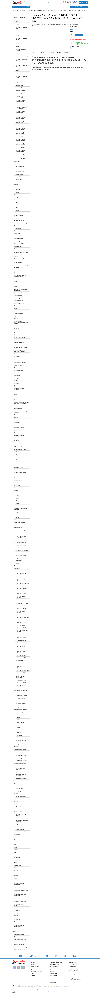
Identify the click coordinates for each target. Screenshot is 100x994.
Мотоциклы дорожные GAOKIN (21, 70)
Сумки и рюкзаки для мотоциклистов (19, 926)
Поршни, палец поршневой (20, 405)
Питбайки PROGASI (20, 90)
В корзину (79, 34)
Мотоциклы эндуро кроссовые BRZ (20, 104)
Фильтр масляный (18, 437)
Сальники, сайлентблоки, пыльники (20, 412)
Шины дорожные (18, 512)
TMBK (17, 207)
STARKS (19, 732)
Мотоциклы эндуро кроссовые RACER (20, 140)
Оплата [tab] (59, 52)
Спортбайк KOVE (20, 166)
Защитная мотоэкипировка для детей (22, 752)
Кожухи (16, 318)
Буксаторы (17, 485)
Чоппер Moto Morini (20, 176)
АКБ (15, 783)
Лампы (16, 801)
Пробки (16, 380)
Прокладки (17, 383)
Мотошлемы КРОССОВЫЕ (22, 603)
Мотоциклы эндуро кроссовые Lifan (20, 136)
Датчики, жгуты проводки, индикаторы (20, 290)
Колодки (16, 793)
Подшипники (17, 375)
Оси (15, 367)
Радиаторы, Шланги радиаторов (19, 389)
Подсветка (18, 912)
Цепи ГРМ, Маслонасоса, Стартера (20, 443)
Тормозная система (19, 427)
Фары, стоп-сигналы (19, 432)
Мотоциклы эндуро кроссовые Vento (20, 151)
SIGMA (17, 187)
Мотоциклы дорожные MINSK (21, 35)
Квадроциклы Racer (19, 220)
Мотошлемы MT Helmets (23, 583)
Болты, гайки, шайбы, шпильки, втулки (19, 259)
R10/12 (17, 495)
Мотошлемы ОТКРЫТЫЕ (22, 660)
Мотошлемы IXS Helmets (23, 585)
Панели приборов (18, 370)
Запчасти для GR (18, 295)
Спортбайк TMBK (20, 171)
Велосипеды (16, 931)
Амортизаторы (17, 246)
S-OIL (15, 867)
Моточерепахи (19, 540)
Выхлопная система (19, 272)
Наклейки (18, 910)
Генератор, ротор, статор (20, 278)
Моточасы (16, 345)
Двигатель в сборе (18, 292)
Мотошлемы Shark (21, 573)
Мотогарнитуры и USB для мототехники (20, 898)
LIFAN (17, 197)
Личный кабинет (76, 6)
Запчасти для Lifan (18, 300)
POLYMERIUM (17, 865)
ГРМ (15, 284)
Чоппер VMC (19, 179)
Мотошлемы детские (21, 755)
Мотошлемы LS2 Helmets (21, 580)
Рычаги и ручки (18, 408)
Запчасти (15, 236)
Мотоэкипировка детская (20, 749)
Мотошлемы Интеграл (21, 570)
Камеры (16, 490)
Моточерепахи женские (21, 700)
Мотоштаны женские (21, 703)
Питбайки (16, 80)
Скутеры (16, 194)
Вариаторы (17, 267)
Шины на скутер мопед (19, 522)
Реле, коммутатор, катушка (20, 392)
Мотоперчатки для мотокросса (20, 769)
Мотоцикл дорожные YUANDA (21, 50)
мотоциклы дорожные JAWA (21, 73)
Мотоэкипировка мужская (20, 709)
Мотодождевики (18, 527)
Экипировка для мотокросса (21, 763)
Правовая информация (36, 969)
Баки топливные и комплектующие (18, 249)
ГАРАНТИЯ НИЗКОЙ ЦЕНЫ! (78, 39)
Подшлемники (19, 558)
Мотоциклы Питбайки (18, 15)
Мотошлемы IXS (21, 646)
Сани (15, 230)
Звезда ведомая (19, 788)
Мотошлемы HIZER (21, 593)
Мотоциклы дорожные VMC (21, 66)
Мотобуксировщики (19, 225)
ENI (15, 844)
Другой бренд (20, 722)
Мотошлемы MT (21, 685)
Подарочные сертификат (20, 901)
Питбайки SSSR (19, 85)
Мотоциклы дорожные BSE (22, 56)
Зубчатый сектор (18, 313)
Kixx (15, 852)
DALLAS (16, 842)
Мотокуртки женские (21, 698)
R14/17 (17, 498)
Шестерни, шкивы (18, 467)
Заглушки (16, 305)
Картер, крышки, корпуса (20, 316)
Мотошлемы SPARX (21, 625)
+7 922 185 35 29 (67, 2)
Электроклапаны (18, 480)
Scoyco (18, 717)
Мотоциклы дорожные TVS (22, 62)
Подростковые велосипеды (21, 947)
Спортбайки (17, 161)
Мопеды (16, 184)
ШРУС (15, 475)
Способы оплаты (35, 966)
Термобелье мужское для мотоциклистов (22, 743)
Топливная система (19, 425)
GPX (17, 202)
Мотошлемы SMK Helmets (21, 597)
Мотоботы (16, 565)
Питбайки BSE (19, 82)
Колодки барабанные (21, 796)
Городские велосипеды (20, 936)
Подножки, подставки (19, 372)
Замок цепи (18, 464)
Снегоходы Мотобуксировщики (20, 223)
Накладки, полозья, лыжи (20, 347)
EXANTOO (19, 735)
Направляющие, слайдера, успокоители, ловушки (20, 351)
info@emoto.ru (72, 972)
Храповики (17, 440)
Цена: (71, 29)
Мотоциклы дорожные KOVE (21, 28)
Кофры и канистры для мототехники (20, 895)
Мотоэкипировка (17, 525)
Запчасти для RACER (19, 243)
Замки (15, 308)
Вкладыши (16, 270)
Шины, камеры (16, 482)
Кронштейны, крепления (20, 337)
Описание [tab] (36, 53)
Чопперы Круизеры (19, 174)
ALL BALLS (18, 806)
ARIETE (17, 809)
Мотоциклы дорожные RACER (21, 39)
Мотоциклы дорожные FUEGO (21, 24)
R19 (16, 505)
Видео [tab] (43, 52)
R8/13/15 (18, 493)
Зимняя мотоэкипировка (20, 542)
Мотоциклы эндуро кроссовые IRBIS (20, 133)
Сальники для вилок (19, 803)
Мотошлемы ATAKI (21, 608)
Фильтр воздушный (19, 435)
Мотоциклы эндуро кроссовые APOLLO (20, 118)
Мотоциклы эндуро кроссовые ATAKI (20, 122)
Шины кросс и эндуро (19, 519)
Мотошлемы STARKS (22, 606)
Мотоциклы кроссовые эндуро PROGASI (21, 108)
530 (16, 462)
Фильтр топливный (20, 831)
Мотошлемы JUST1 (21, 627)
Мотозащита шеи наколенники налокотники (22, 533)
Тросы (15, 430)
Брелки (17, 907)
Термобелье (19, 560)
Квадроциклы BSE (18, 215)
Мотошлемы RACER (22, 588)
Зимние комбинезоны (21, 545)
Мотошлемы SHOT (21, 637)
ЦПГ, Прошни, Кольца (19, 446)
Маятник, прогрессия (19, 342)
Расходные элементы (18, 780)
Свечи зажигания (18, 811)
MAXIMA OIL (17, 860)
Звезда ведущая (20, 791)
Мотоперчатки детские (21, 760)
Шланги (16, 469)
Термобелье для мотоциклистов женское (21, 706)
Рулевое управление (19, 399)
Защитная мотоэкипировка (20, 530)
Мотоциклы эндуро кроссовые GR (20, 112)
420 (16, 451)
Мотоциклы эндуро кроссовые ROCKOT (20, 144)
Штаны (17, 563)
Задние (17, 514)
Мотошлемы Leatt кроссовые (21, 537)
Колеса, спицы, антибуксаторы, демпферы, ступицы (21, 322)
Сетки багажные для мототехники (19, 919)
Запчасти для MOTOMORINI (20, 303)
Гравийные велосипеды (20, 939)
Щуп (15, 477)
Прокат (32, 973)
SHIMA (18, 719)
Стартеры (16, 419)
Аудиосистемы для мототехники (19, 884)
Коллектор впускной (19, 325)
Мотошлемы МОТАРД (21, 680)
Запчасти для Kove (18, 298)
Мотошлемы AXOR (21, 591)
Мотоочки (16, 746)
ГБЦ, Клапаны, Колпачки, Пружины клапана (20, 276)
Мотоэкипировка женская (20, 690)
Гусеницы (16, 286)
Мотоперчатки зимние (21, 555)
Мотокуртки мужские (21, 712)
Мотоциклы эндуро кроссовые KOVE (20, 101)
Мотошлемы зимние (20, 547)
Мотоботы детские (20, 758)
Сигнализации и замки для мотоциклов (20, 922)
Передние (18, 517)
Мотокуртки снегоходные (22, 550)
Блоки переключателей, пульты (20, 256)
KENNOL (16, 875)
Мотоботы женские (20, 693)
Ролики (16, 397)
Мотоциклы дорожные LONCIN (21, 77)
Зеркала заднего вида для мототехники (20, 887)
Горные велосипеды (19, 934)
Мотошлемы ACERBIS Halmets (22, 631)
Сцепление (17, 422)
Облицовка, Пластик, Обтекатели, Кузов (19, 359)
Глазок (15, 281)
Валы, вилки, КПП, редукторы (21, 264)
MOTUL (16, 862)
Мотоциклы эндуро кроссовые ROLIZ (20, 147)
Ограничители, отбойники (20, 362)
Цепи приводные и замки (20, 449)
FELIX (15, 847)
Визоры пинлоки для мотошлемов (21, 600)
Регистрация (84, 6)
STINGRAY (18, 189)
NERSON (16, 878)
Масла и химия (16, 834)
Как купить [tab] (51, 52)
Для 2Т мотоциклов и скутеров (21, 815)
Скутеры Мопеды (17, 181)
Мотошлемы (17, 568)
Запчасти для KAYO (19, 241)
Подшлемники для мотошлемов (20, 677)
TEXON (16, 870)
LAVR (15, 855)
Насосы (16, 353)
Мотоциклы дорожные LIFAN (21, 32)
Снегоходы (17, 233)
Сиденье (16, 417)
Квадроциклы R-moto (19, 218)
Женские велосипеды (19, 944)
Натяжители (17, 356)
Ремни (15, 394)
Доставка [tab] (67, 52)
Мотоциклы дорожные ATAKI (21, 21)
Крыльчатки (17, 339)
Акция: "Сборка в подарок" (37, 971)
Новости (33, 975)
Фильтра (16, 824)
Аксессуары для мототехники (20, 880)
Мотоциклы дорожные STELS (21, 60)
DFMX (18, 727)
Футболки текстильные (21, 772)
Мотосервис (34, 964)
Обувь (17, 552)
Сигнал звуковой (18, 414)
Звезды (16, 310)
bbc (15, 839)
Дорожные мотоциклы (19, 17)
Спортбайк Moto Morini (21, 169)
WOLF (15, 873)
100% (18, 725)
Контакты (33, 977)
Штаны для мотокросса (21, 778)
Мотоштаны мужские (21, 740)
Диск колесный (18, 487)
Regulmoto (18, 199)
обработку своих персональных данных (48, 990)
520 (16, 457)
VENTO (17, 192)
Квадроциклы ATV (17, 212)
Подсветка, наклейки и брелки (19, 905)
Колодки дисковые (20, 798)
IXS (18, 737)
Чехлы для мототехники (20, 929)
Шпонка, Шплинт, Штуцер (20, 472)
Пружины (16, 385)
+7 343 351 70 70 (67, 1)
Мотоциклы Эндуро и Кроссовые (19, 93)
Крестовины (17, 334)
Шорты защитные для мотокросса (21, 775)
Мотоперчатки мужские (21, 714)
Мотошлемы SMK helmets (21, 673)
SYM (17, 205)
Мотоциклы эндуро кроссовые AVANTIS (20, 125)
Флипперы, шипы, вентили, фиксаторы (21, 509)
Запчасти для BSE (18, 238)
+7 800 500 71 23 (73, 968)
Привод (16, 378)
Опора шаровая (18, 365)
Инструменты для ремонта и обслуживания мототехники (21, 891)
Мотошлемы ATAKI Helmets (21, 576)
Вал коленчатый (18, 262)
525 (16, 459)
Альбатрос (18, 228)
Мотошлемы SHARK (22, 649)
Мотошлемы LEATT (21, 622)
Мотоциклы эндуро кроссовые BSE (20, 97)
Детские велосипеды (19, 941)
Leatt (18, 730)
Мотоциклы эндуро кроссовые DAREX (20, 158)
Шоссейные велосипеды (20, 949)
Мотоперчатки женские (21, 695)
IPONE (15, 849)
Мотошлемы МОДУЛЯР (21, 640)
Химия (15, 837)
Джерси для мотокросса (21, 765)
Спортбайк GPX (19, 163)
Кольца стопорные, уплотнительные (19, 331)
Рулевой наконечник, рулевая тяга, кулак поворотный (21, 403)
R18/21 (17, 503)
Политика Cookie (63, 989)
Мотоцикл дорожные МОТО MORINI (21, 53)
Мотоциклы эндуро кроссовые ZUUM (20, 155)
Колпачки (16, 328)
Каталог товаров (18, 7)
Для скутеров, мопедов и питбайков (22, 821)
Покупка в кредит (35, 968)
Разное (16, 915)
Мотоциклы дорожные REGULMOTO (21, 43)
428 (16, 454)
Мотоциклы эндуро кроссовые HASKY (20, 129)
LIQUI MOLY (17, 857)
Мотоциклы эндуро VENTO (22, 114)
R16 (16, 500)
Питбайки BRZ (19, 87)
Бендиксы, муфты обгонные (21, 252)
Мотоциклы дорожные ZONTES (21, 46)
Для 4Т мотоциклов (20, 817)
